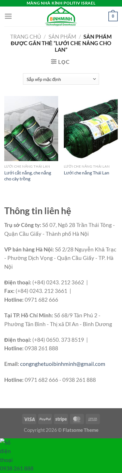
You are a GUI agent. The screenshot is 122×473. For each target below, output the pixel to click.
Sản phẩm (62, 36)
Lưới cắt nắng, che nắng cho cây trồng (27, 175)
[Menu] (8, 16)
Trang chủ (25, 36)
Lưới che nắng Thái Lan (86, 172)
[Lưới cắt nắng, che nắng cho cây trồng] (31, 128)
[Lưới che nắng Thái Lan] (91, 128)
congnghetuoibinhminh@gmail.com (62, 364)
